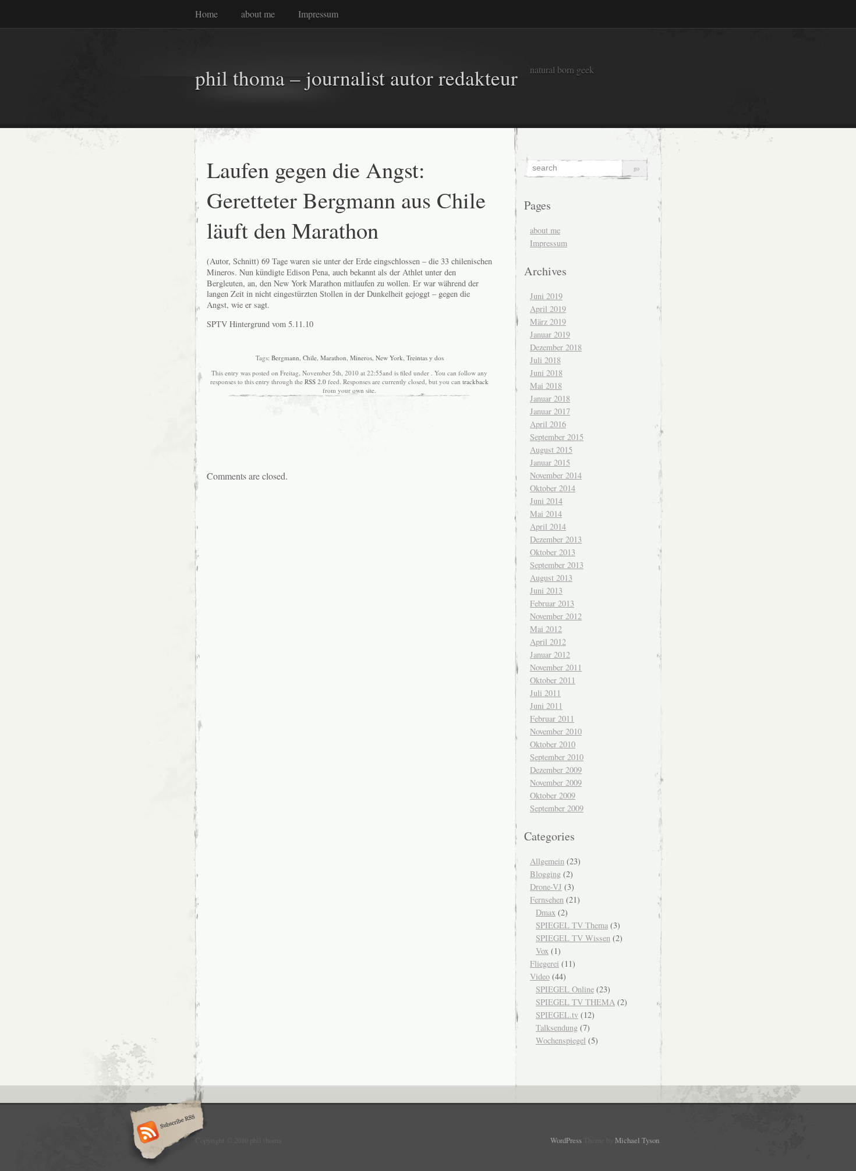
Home (206, 14)
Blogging (545, 873)
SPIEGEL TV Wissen (573, 937)
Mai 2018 (546, 385)
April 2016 (548, 424)
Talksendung (557, 1027)
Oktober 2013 (552, 552)
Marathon (333, 357)
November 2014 (556, 475)
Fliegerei (544, 963)
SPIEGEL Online (565, 989)
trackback (475, 381)
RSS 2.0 (315, 381)
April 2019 (548, 308)
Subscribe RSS (165, 1133)
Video (540, 976)
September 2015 (556, 436)
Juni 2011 (546, 705)
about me (258, 14)
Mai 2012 (546, 628)
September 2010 (556, 756)
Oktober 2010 (552, 744)
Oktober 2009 (552, 795)
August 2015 (551, 449)
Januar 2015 (550, 462)
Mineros (361, 357)
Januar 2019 (550, 334)
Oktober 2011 (552, 680)
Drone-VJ (546, 886)
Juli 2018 (545, 360)
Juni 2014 (546, 500)
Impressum (318, 14)
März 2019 (548, 321)
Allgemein (547, 861)
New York (389, 357)
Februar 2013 (552, 603)
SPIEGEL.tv (557, 1014)
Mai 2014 (546, 513)
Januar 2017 (550, 411)
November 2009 (556, 782)
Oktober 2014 (552, 488)
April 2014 (548, 526)
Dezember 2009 (556, 769)
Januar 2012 (550, 654)
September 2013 (556, 564)
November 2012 (556, 616)
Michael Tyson (637, 1140)
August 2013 (551, 577)
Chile (310, 357)
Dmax (546, 912)
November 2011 (556, 667)
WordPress (566, 1140)
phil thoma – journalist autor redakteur (356, 77)
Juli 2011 (545, 692)
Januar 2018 (550, 398)
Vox (542, 950)
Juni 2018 (546, 372)
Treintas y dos (425, 357)
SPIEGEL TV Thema (572, 925)
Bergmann (285, 357)
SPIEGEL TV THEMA (575, 1001)
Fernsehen (547, 899)
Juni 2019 (546, 295)
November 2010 (556, 731)
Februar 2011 (552, 718)
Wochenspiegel (561, 1040)
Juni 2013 (546, 590)
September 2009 (556, 808)
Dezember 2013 (556, 539)
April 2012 (548, 641)
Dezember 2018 (556, 347)
